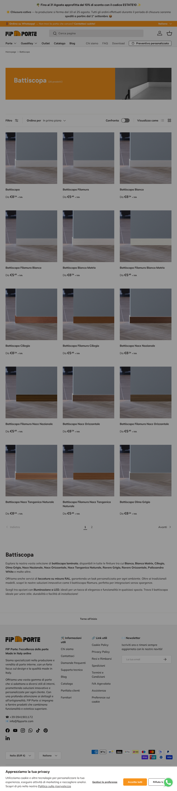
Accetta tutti (135, 782)
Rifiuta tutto (160, 782)
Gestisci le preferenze (104, 782)
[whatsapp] (168, 779)
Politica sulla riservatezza (54, 786)
